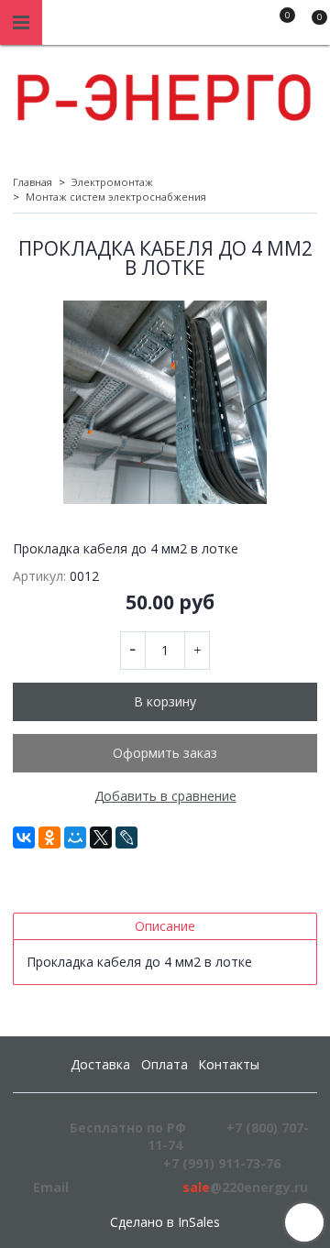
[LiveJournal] (127, 837)
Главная (32, 182)
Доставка (100, 1064)
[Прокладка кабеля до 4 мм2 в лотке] (165, 402)
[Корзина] (310, 25)
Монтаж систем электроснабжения (116, 196)
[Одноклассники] (49, 837)
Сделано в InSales (165, 1222)
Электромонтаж (112, 182)
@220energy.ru (245, 1187)
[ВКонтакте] (24, 837)
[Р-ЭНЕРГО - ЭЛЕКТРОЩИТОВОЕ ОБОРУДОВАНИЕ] (165, 93)
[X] (101, 837)
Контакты (228, 1064)
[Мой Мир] (75, 837)
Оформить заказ (165, 752)
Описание (165, 926)
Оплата (164, 1064)
